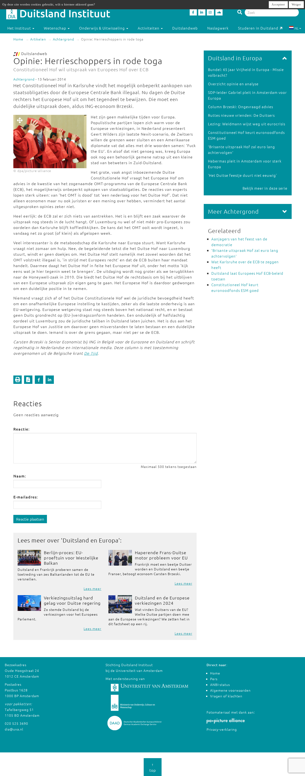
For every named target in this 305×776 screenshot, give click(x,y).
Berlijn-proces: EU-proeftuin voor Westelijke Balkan (71, 558)
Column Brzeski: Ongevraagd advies (240, 106)
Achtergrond (63, 39)
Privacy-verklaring (222, 729)
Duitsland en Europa (90, 540)
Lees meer (92, 588)
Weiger (296, 4)
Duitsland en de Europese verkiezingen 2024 (162, 600)
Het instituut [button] (19, 27)
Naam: (19, 475)
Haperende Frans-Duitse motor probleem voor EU (161, 555)
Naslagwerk (218, 27)
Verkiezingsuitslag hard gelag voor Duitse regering (72, 600)
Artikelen (38, 39)
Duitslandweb (185, 27)
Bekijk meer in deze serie (265, 188)
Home (18, 39)
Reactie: (21, 428)
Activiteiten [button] (149, 27)
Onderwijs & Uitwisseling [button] (102, 27)
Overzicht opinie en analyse (233, 83)
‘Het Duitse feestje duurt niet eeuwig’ (242, 175)
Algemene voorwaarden (230, 690)
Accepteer (278, 4)
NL (296, 28)
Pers (214, 678)
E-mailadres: (25, 496)
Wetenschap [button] (55, 27)
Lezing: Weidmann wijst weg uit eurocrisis (246, 123)
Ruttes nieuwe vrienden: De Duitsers (241, 115)
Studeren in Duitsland (258, 27)
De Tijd (91, 353)
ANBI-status (220, 684)
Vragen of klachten (226, 696)
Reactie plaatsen (30, 519)
